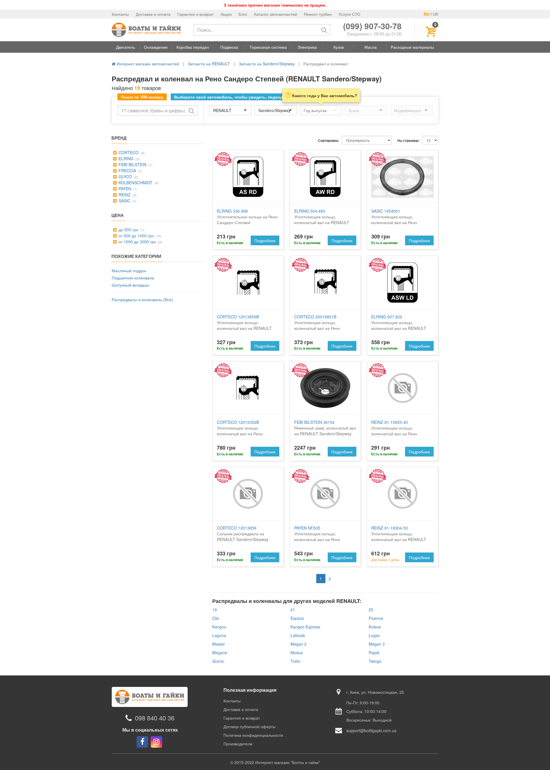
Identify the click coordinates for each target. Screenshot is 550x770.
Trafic (295, 661)
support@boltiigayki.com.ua (371, 730)
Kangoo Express (305, 627)
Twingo (375, 661)
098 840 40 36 (154, 718)
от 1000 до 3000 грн (136, 241)
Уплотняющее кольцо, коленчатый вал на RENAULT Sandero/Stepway (321, 219)
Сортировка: (328, 140)
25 (371, 609)
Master (218, 644)
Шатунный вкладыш (130, 285)
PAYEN (124, 188)
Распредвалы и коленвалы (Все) (142, 299)
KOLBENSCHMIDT (134, 182)
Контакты (120, 14)
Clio (215, 618)
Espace (297, 618)
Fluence (376, 618)
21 (292, 609)
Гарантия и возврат (195, 14)
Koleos (375, 627)
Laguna (219, 635)
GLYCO (124, 176)
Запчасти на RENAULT (209, 63)
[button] (125, 47)
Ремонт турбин (318, 14)
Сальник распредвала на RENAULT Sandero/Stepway (242, 533)
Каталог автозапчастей (275, 14)
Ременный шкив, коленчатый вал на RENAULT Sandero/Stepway (325, 427)
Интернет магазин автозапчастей (147, 63)
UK (435, 14)
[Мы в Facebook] (142, 742)
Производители (237, 744)
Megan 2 (298, 644)
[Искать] (324, 30)
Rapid (374, 652)
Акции (226, 14)
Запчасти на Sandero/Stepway (267, 63)
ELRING (125, 158)
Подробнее (265, 240)
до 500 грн (127, 229)
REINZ (124, 194)
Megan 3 (377, 644)
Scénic (218, 661)
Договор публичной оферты (249, 726)
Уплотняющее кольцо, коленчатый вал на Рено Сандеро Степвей (394, 219)
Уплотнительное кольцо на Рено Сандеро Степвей (247, 216)
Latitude (297, 635)
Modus (296, 652)
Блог (243, 14)
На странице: (408, 140)
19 (214, 609)
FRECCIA (126, 170)
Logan (374, 635)
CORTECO (128, 152)
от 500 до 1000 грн (135, 235)
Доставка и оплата (153, 14)
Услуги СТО (349, 14)
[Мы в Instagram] (156, 742)
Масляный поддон (129, 270)
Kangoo (219, 627)
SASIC (123, 200)
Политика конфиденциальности (253, 735)
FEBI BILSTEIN (131, 164)
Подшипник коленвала (133, 278)
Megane (219, 652)
